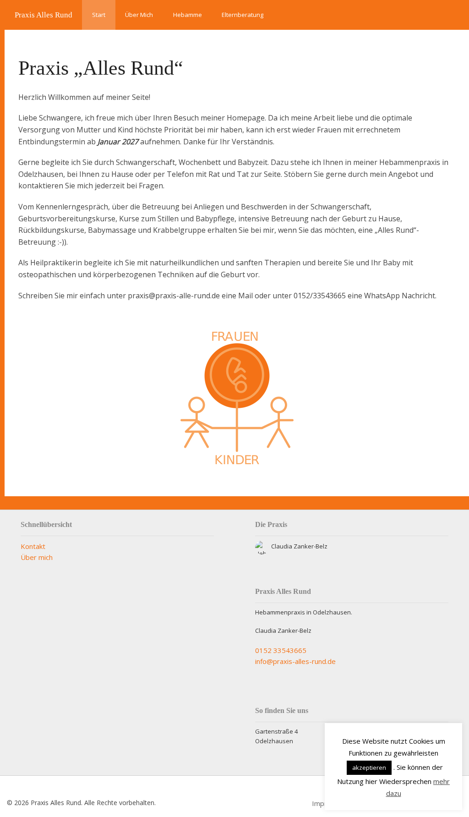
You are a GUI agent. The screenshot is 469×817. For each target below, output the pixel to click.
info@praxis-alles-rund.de (295, 661)
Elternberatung (242, 15)
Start (98, 15)
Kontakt (33, 546)
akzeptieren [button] (369, 767)
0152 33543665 (280, 650)
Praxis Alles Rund (43, 15)
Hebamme (187, 15)
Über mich (37, 557)
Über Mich (139, 15)
